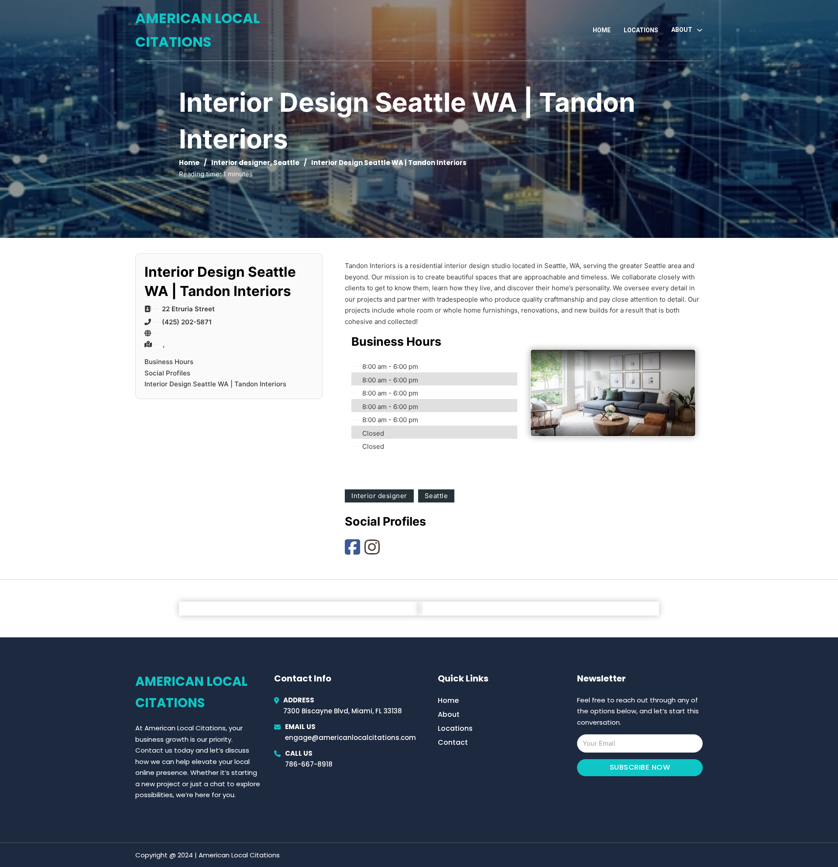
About (449, 714)
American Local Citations (197, 30)
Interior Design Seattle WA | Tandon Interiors (215, 384)
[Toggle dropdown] (700, 30)
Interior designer (240, 162)
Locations (641, 30)
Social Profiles (167, 373)
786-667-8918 (309, 764)
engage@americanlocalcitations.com (350, 737)
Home (602, 30)
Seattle (286, 162)
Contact (453, 742)
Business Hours (168, 362)
